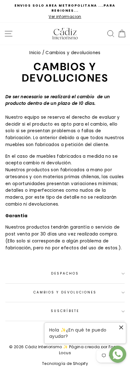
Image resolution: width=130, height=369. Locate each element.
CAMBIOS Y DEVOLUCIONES (65, 292)
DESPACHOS (65, 273)
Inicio (35, 53)
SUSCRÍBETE (65, 311)
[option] (65, 11)
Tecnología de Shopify (65, 363)
